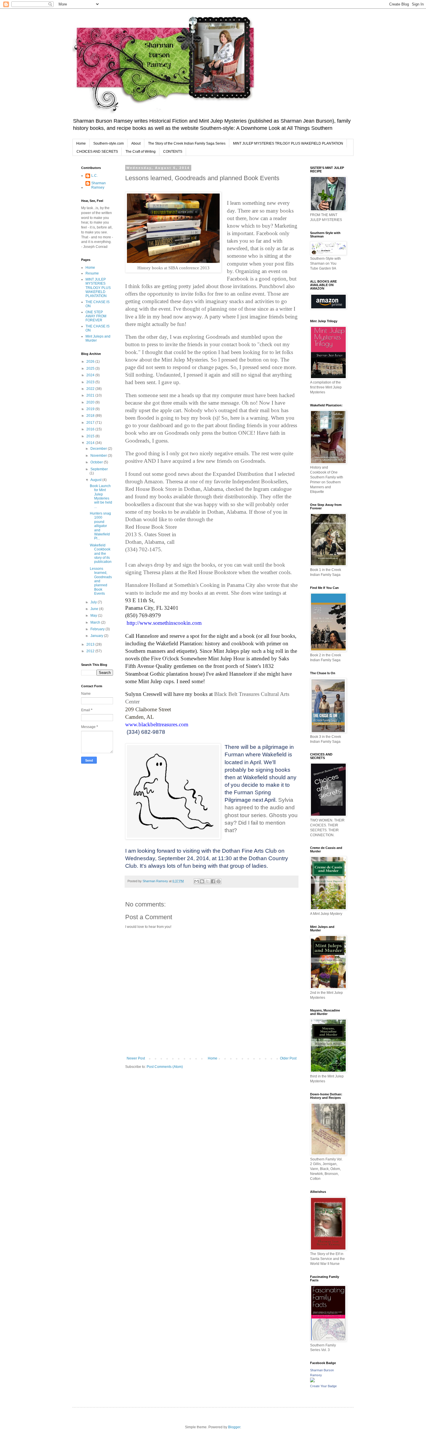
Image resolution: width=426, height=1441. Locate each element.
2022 (90, 389)
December (99, 449)
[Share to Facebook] (213, 881)
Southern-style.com (108, 143)
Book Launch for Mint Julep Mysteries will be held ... (101, 496)
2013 (90, 644)
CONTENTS (172, 152)
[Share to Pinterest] (218, 881)
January (97, 636)
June (94, 609)
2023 (90, 382)
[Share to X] (207, 881)
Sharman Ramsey (98, 185)
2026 (90, 362)
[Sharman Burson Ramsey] (312, 1381)
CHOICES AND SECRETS (97, 152)
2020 (90, 402)
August (96, 480)
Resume (92, 273)
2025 (90, 368)
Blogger (234, 1427)
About (136, 143)
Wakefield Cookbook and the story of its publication (101, 553)
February (97, 629)
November (99, 456)
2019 (90, 409)
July (94, 602)
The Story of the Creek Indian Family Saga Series (186, 143)
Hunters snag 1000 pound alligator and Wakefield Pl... (100, 525)
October (97, 462)
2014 (90, 443)
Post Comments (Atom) (165, 1067)
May (94, 615)
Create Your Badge (323, 1386)
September (99, 469)
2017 (90, 423)
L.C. (94, 176)
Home (81, 143)
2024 (90, 375)
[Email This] (196, 881)
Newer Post (136, 1058)
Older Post (288, 1058)
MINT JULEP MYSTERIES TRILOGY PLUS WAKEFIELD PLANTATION (288, 143)
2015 (90, 436)
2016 (90, 429)
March (95, 622)
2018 (90, 416)
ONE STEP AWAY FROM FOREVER (95, 316)
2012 (90, 651)
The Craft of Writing (140, 152)
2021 (90, 395)
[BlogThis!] (202, 881)
